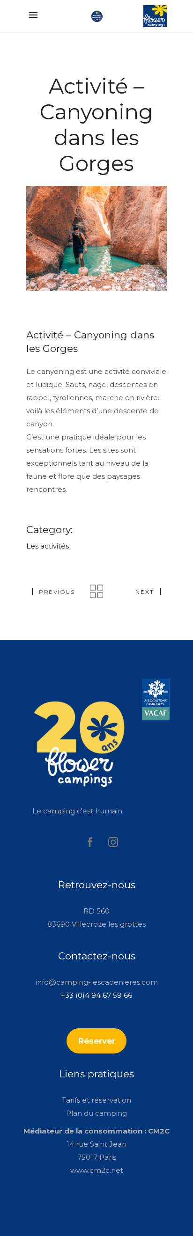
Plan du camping (96, 1113)
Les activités (47, 545)
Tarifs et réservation (96, 1100)
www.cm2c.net (96, 1170)
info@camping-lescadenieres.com (97, 982)
